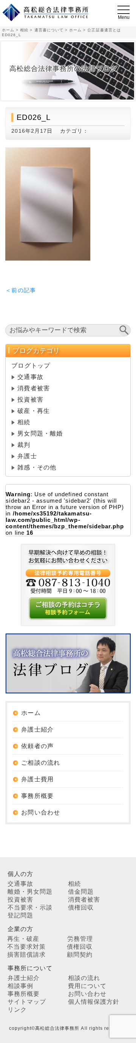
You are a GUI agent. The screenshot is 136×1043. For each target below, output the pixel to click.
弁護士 (27, 456)
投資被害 (30, 399)
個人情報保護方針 (93, 1002)
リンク (17, 1009)
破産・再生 (33, 411)
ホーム (30, 713)
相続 (23, 422)
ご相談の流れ (40, 762)
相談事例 (20, 986)
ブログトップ (30, 365)
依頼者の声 (37, 746)
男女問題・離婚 (39, 433)
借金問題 (81, 891)
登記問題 (20, 915)
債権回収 (81, 907)
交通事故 (30, 377)
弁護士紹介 (37, 729)
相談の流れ (84, 978)
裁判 (23, 445)
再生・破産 (23, 939)
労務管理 (80, 939)
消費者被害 (33, 388)
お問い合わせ (40, 812)
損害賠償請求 (26, 954)
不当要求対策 (26, 946)
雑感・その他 (36, 467)
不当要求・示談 (30, 907)
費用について (87, 986)
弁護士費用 (37, 779)
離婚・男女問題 (30, 891)
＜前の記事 (20, 290)
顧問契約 (80, 954)
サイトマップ (27, 1002)
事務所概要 (37, 796)
